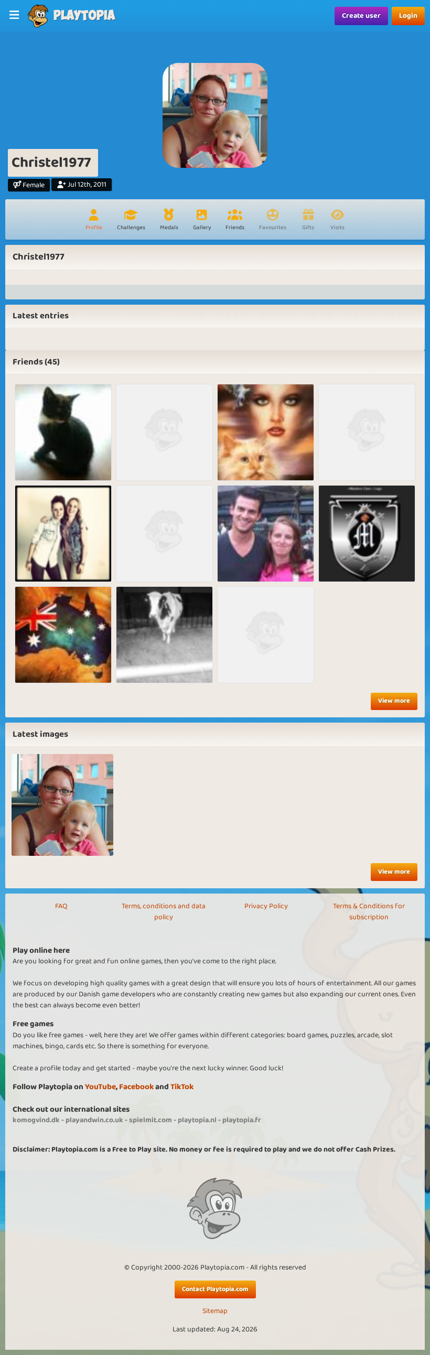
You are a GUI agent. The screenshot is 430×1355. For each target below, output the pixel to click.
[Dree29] (366, 533)
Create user (361, 15)
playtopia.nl (197, 1120)
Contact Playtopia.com (215, 1289)
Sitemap (215, 1311)
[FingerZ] (63, 533)
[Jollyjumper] (63, 432)
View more (394, 700)
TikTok (182, 1086)
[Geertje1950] (265, 432)
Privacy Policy (266, 906)
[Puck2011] (164, 533)
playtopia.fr (241, 1120)
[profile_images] (62, 805)
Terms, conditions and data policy (164, 911)
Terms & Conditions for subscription (369, 911)
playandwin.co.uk (94, 1120)
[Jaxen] (63, 634)
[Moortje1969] (366, 432)
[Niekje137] (265, 634)
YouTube (100, 1086)
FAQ (61, 906)
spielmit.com (150, 1120)
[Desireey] (164, 432)
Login (408, 15)
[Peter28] (164, 634)
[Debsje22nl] (265, 533)
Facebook (136, 1086)
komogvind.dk (36, 1120)
